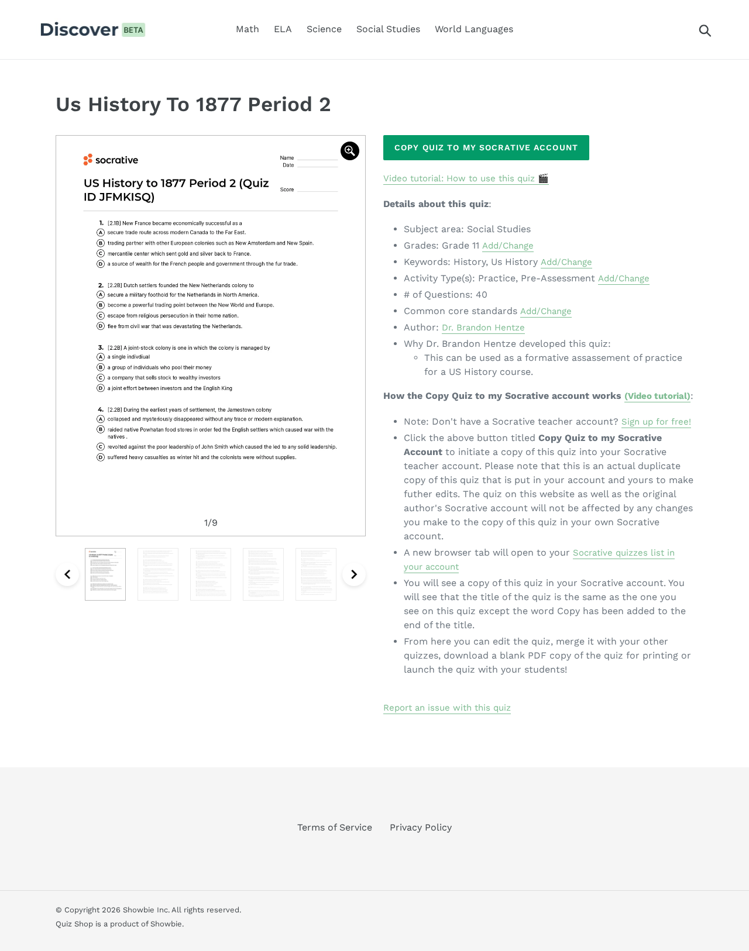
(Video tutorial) (657, 396)
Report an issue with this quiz (447, 707)
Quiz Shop (74, 923)
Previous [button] (67, 574)
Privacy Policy (421, 827)
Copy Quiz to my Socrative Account (486, 147)
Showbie (166, 923)
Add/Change (508, 245)
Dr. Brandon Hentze (483, 327)
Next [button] (354, 574)
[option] (210, 336)
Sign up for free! (656, 421)
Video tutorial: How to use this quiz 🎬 (466, 178)
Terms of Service (334, 827)
